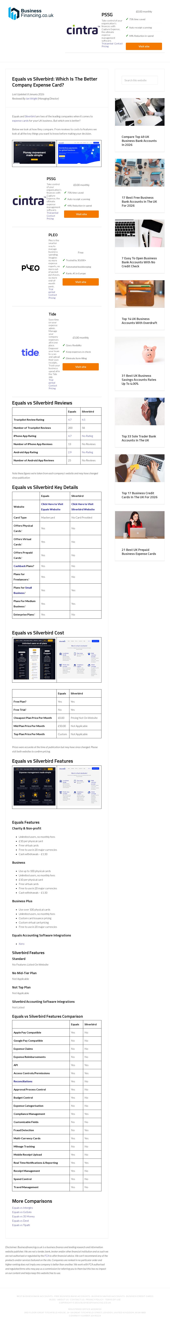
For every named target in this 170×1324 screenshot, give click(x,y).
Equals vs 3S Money (23, 1216)
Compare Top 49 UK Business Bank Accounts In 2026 (139, 140)
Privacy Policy (95, 1299)
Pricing (105, 46)
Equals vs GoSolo (22, 1212)
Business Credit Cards (139, 1296)
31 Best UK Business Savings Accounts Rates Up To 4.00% (139, 379)
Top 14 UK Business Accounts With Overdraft (139, 320)
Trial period (107, 43)
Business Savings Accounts (108, 1296)
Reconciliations (23, 1081)
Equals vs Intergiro (22, 1207)
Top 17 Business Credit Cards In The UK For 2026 (139, 495)
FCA (46, 1255)
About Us (63, 1299)
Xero (21, 943)
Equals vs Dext (20, 1220)
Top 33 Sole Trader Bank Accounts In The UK (139, 438)
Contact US (77, 1299)
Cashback (20, 565)
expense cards (20, 120)
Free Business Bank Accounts (72, 1296)
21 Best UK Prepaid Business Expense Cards (139, 551)
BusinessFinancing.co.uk (31, 13)
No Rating (87, 435)
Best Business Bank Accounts (35, 1296)
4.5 (83, 419)
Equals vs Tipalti (21, 1224)
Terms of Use (113, 1299)
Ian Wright (31, 98)
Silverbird (30, 116)
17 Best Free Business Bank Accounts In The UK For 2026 (139, 201)
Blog (52, 1299)
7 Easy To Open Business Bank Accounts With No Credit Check (139, 262)
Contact (118, 43)
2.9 (70, 452)
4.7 (70, 419)
